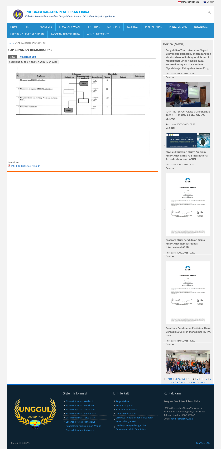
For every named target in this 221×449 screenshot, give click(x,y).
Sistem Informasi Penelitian (80, 405)
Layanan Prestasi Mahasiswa (80, 421)
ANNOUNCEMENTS (98, 34)
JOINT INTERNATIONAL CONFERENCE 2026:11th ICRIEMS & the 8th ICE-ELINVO (188, 115)
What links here (28, 56)
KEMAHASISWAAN (69, 26)
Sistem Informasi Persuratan (80, 417)
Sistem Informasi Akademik (80, 401)
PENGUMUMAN (178, 26)
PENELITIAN (93, 26)
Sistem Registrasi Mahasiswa (80, 409)
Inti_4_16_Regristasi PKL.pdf (25, 165)
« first (169, 378)
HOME (14, 26)
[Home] (58, 14)
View (13, 56)
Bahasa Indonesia (190, 1)
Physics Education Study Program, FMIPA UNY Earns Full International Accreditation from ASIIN (187, 155)
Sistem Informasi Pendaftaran (81, 413)
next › (193, 382)
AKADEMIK (46, 26)
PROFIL (29, 26)
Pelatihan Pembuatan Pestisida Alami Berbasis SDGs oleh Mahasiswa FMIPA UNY (188, 331)
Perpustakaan (123, 401)
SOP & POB (113, 26)
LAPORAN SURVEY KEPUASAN (27, 34)
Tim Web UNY (203, 443)
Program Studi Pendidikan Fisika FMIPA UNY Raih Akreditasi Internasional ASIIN (185, 243)
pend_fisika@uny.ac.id (181, 418)
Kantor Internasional (126, 409)
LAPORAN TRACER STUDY (65, 34)
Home (11, 43)
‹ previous (180, 378)
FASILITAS (132, 26)
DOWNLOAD (201, 26)
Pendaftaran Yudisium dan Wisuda (83, 425)
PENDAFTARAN (153, 26)
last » (202, 382)
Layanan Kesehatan (126, 413)
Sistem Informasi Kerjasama (80, 430)
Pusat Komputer (124, 405)
